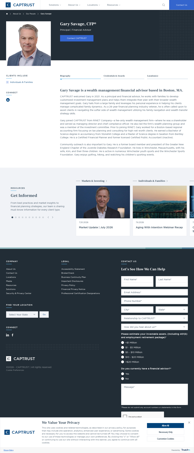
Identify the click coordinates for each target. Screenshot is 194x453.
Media (9, 281)
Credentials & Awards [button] (114, 76)
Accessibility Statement (73, 269)
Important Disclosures (72, 281)
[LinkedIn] (7, 335)
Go (44, 314)
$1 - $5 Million (133, 347)
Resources (112, 5)
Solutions (54, 5)
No (127, 378)
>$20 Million (132, 361)
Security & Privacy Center (18, 293)
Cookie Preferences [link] (15, 370)
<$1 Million (131, 342)
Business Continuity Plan (73, 277)
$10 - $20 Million (134, 357)
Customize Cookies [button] (165, 438)
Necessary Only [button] (166, 432)
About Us (73, 5)
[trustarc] (185, 450)
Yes (127, 373)
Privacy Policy (9, 450)
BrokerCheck (67, 273)
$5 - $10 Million (133, 352)
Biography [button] (65, 76)
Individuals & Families (21, 82)
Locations (92, 5)
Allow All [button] (165, 425)
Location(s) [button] (152, 76)
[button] (189, 422)
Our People (31, 14)
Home (7, 14)
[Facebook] (12, 335)
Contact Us (181, 5)
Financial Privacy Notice (73, 289)
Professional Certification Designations (80, 293)
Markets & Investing (93, 181)
